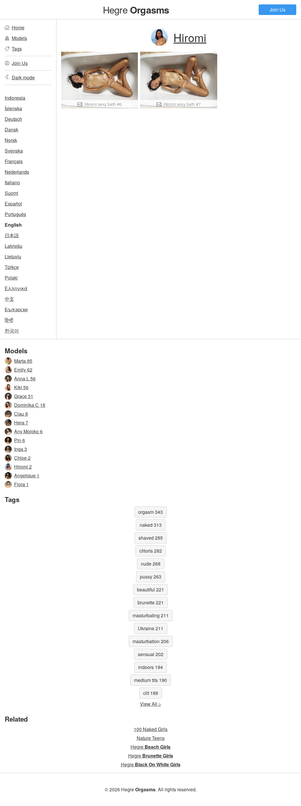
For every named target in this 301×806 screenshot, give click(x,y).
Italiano (12, 182)
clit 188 (150, 693)
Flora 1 (21, 484)
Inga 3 (20, 449)
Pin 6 (19, 440)
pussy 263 (150, 576)
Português (15, 214)
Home (18, 27)
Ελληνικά (16, 288)
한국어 (12, 330)
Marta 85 (23, 360)
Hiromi (189, 37)
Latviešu (13, 246)
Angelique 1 (26, 475)
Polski (11, 277)
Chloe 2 (22, 457)
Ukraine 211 (150, 628)
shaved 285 (150, 537)
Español (13, 203)
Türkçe (12, 267)
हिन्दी (9, 320)
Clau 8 (21, 413)
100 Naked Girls (151, 729)
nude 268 (150, 563)
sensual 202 (150, 654)
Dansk (11, 129)
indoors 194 (150, 667)
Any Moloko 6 (28, 431)
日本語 (12, 235)
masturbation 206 (151, 641)
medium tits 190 (150, 680)
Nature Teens (151, 738)
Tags (17, 48)
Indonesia (15, 97)
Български (16, 309)
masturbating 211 (151, 615)
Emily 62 (23, 369)
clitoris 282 (150, 550)
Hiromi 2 (23, 466)
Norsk (11, 140)
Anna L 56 (25, 378)
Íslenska (13, 108)
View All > (150, 703)
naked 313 (151, 524)
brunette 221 (151, 602)
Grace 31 (23, 396)
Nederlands (17, 171)
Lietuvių (13, 256)
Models (19, 38)
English (13, 224)
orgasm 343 (150, 512)
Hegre (136, 9)
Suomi (11, 193)
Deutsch (13, 119)
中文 (9, 298)
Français (14, 161)
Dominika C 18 (29, 405)
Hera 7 (21, 422)
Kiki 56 (21, 387)
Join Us (277, 9)
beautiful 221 (150, 589)
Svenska (14, 150)
